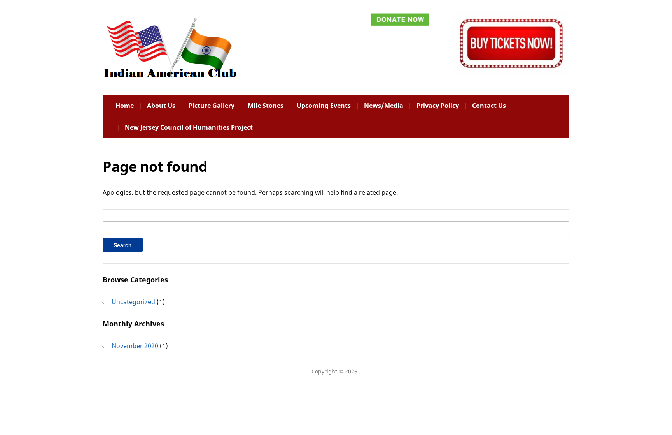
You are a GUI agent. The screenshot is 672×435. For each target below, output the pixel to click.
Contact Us (489, 105)
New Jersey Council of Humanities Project (189, 127)
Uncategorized (133, 302)
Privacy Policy (437, 105)
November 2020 (135, 346)
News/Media (383, 105)
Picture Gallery (211, 105)
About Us (161, 105)
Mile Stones (266, 105)
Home (125, 105)
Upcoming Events (324, 105)
